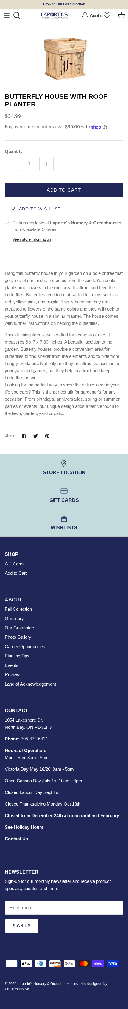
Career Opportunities (25, 646)
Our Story (14, 618)
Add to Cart (64, 189)
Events (11, 665)
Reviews (13, 674)
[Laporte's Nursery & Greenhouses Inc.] (54, 16)
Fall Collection (18, 609)
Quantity (14, 151)
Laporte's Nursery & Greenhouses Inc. (48, 984)
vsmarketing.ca (17, 988)
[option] (64, 56)
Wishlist (96, 15)
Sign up (22, 926)
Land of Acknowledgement (30, 684)
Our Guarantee (19, 627)
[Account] (83, 15)
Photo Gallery (18, 637)
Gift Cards (15, 563)
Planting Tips (17, 655)
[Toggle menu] (6, 15)
